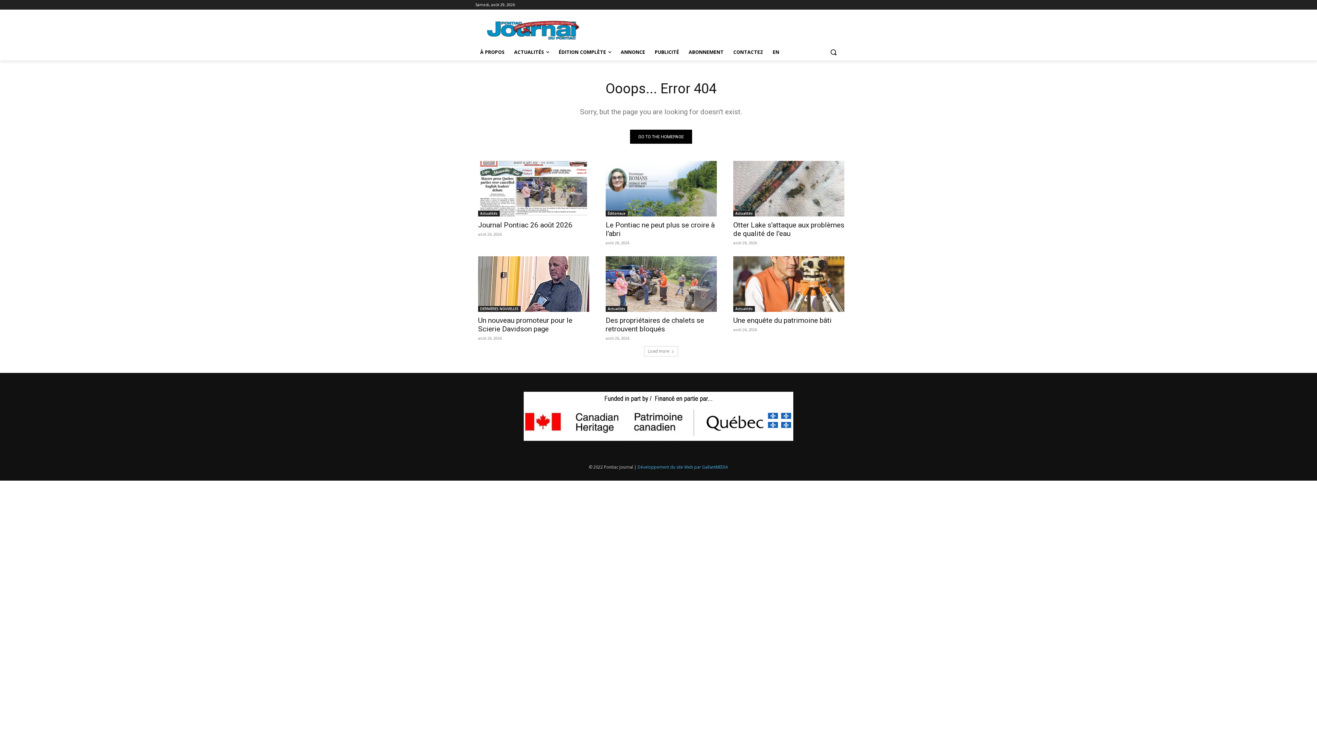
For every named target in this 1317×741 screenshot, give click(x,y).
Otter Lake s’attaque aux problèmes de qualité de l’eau (788, 229)
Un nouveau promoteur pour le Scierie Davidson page (525, 324)
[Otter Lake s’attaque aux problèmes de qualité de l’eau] (788, 188)
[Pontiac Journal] (533, 30)
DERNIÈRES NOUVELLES (499, 308)
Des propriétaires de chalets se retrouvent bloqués (655, 324)
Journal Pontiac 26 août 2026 (525, 225)
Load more (658, 351)
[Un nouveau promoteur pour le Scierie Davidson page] (533, 284)
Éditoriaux (617, 213)
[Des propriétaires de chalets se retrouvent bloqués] (661, 284)
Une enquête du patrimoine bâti (782, 320)
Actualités (489, 213)
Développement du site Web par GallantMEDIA (683, 467)
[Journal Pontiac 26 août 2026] (533, 188)
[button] (833, 52)
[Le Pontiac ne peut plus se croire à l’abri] (661, 188)
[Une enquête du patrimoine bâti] (788, 284)
